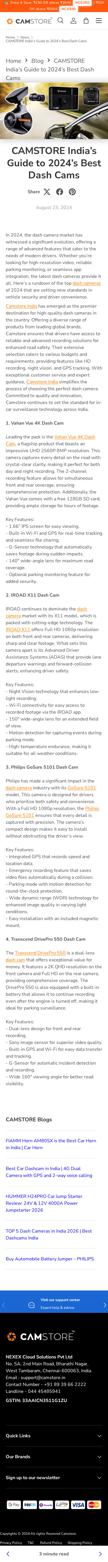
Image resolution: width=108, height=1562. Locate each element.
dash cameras (87, 283)
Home (10, 37)
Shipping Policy (80, 1542)
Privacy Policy (11, 1542)
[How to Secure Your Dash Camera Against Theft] (99, 1554)
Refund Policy (51, 1542)
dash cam (15, 960)
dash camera (19, 788)
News (24, 37)
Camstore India (21, 306)
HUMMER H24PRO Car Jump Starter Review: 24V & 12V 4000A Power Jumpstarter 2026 (44, 1203)
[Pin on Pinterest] (72, 192)
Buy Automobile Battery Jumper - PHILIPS (50, 1259)
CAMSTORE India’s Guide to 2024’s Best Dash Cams (46, 41)
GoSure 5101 (82, 788)
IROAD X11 (18, 629)
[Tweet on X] (47, 192)
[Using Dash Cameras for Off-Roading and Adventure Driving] (8, 1554)
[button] (86, 20)
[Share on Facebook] (59, 192)
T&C (31, 1542)
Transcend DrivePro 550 (40, 953)
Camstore (68, 1533)
